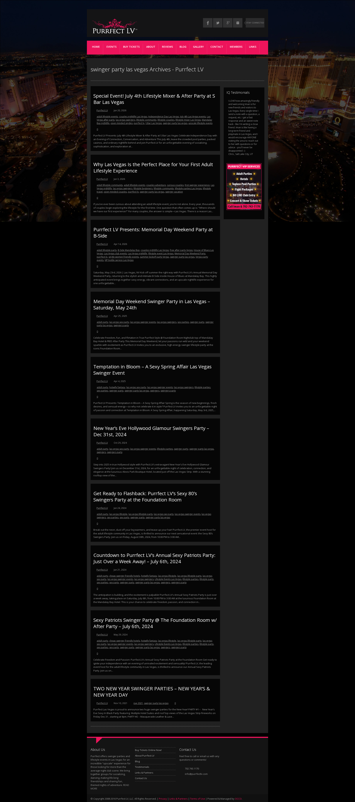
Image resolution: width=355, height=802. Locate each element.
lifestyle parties (202, 387)
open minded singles (122, 123)
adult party (102, 322)
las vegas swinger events (143, 322)
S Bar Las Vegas (154, 123)
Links (252, 46)
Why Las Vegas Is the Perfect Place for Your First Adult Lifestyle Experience (153, 167)
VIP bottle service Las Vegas (119, 260)
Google (227, 23)
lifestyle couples (166, 119)
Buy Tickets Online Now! (148, 750)
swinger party (197, 322)
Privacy (163, 798)
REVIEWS (167, 46)
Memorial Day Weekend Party (190, 253)
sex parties (183, 322)
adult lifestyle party (107, 250)
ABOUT (150, 46)
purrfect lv (139, 123)
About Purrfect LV (144, 755)
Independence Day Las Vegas (163, 116)
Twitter (217, 23)
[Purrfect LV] (115, 33)
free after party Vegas (181, 250)
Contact (216, 46)
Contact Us (141, 778)
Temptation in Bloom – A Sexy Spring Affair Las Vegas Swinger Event (152, 369)
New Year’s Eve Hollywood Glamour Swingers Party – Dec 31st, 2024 (151, 431)
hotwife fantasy (117, 387)
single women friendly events (124, 256)
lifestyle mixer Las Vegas (188, 119)
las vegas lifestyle (118, 514)
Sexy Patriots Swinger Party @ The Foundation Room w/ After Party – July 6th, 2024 (155, 623)
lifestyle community (146, 119)
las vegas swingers (125, 119)
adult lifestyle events (107, 116)
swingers (154, 390)
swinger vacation (174, 191)
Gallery (198, 46)
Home (96, 46)
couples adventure (156, 185)
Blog (183, 46)
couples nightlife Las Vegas (133, 116)
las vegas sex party (119, 322)
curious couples (175, 185)
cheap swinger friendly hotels (124, 575)
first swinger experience (197, 185)
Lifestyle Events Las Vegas (168, 579)
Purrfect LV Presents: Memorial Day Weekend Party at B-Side (153, 232)
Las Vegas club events (115, 253)
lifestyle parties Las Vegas (188, 188)
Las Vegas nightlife (137, 253)
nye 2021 (138, 703)
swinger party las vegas (175, 123)
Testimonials (142, 767)
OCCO (238, 798)
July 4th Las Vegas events (193, 116)
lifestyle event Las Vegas (160, 253)
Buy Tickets (131, 46)
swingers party (121, 325)
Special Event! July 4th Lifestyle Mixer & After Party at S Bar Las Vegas (154, 98)
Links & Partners (144, 772)
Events (111, 46)
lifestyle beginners (143, 188)
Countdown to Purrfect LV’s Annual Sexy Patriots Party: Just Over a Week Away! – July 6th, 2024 (154, 558)
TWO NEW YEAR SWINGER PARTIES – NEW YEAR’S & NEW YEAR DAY (151, 691)
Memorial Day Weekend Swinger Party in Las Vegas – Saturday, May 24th (151, 304)
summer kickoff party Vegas (154, 256)
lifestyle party (207, 579)
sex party (124, 517)
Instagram (237, 23)
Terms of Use (197, 798)
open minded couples (115, 191)
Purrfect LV (102, 110)
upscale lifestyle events (200, 123)
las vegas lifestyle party (141, 514)
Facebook (207, 23)
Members (236, 46)
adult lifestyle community (110, 185)
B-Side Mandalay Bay (129, 250)
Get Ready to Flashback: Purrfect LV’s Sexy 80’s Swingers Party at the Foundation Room (145, 496)
